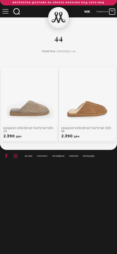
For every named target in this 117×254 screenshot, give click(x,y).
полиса (73, 155)
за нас (29, 155)
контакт (42, 155)
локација (88, 155)
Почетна (48, 51)
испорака (58, 155)
